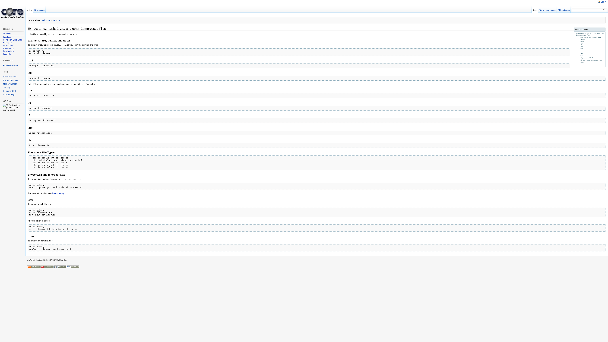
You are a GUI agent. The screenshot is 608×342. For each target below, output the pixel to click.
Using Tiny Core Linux (12, 40)
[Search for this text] (604, 9)
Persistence (8, 45)
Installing (7, 37)
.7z (582, 55)
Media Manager (10, 84)
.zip (582, 53)
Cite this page (9, 95)
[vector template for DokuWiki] (46, 267)
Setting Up (7, 43)
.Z (581, 51)
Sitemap (6, 87)
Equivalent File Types (588, 58)
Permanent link (9, 91)
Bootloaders (8, 51)
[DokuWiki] (60, 267)
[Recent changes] (33, 267)
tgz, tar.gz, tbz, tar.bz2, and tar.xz (591, 38)
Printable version (10, 65)
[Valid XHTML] (73, 267)
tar (59, 20)
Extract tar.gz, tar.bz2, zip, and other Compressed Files (590, 34)
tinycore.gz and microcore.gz (591, 60)
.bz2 (582, 41)
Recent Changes (10, 80)
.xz (582, 48)
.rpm (582, 65)
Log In (603, 2)
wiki (54, 20)
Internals (7, 54)
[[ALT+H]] (12, 12)
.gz (582, 44)
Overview (7, 33)
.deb (582, 62)
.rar (582, 46)
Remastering (58, 193)
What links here (9, 77)
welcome (46, 20)
